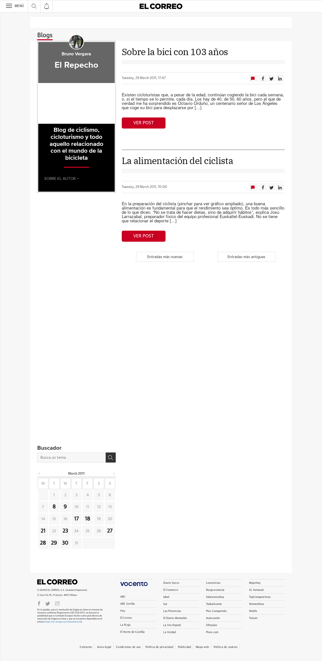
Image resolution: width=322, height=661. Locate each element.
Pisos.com (212, 632)
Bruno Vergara (76, 54)
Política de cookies (225, 647)
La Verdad (169, 632)
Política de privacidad (159, 647)
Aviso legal (104, 647)
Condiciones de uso (128, 647)
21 (43, 530)
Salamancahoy (215, 597)
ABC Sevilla (127, 603)
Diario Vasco (171, 583)
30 (65, 543)
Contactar (86, 647)
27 (109, 530)
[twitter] (48, 603)
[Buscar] (111, 457)
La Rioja (125, 625)
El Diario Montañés (175, 618)
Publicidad (184, 647)
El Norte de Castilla (132, 632)
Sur (165, 604)
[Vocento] (136, 582)
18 (87, 518)
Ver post (143, 123)
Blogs (45, 35)
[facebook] (39, 603)
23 (65, 530)
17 (76, 518)
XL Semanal (256, 590)
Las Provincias (172, 611)
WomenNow (256, 604)
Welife (253, 611)
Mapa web (202, 647)
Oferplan (211, 625)
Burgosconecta (215, 590)
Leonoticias (213, 583)
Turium (253, 618)
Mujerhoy (255, 583)
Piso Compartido (216, 611)
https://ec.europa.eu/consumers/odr (63, 622)
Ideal (166, 597)
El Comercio (170, 590)
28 (43, 543)
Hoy (122, 610)
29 (54, 543)
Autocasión (213, 618)
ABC (123, 596)
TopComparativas (260, 597)
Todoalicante (214, 604)
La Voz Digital (172, 625)
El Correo (57, 582)
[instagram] (57, 603)
